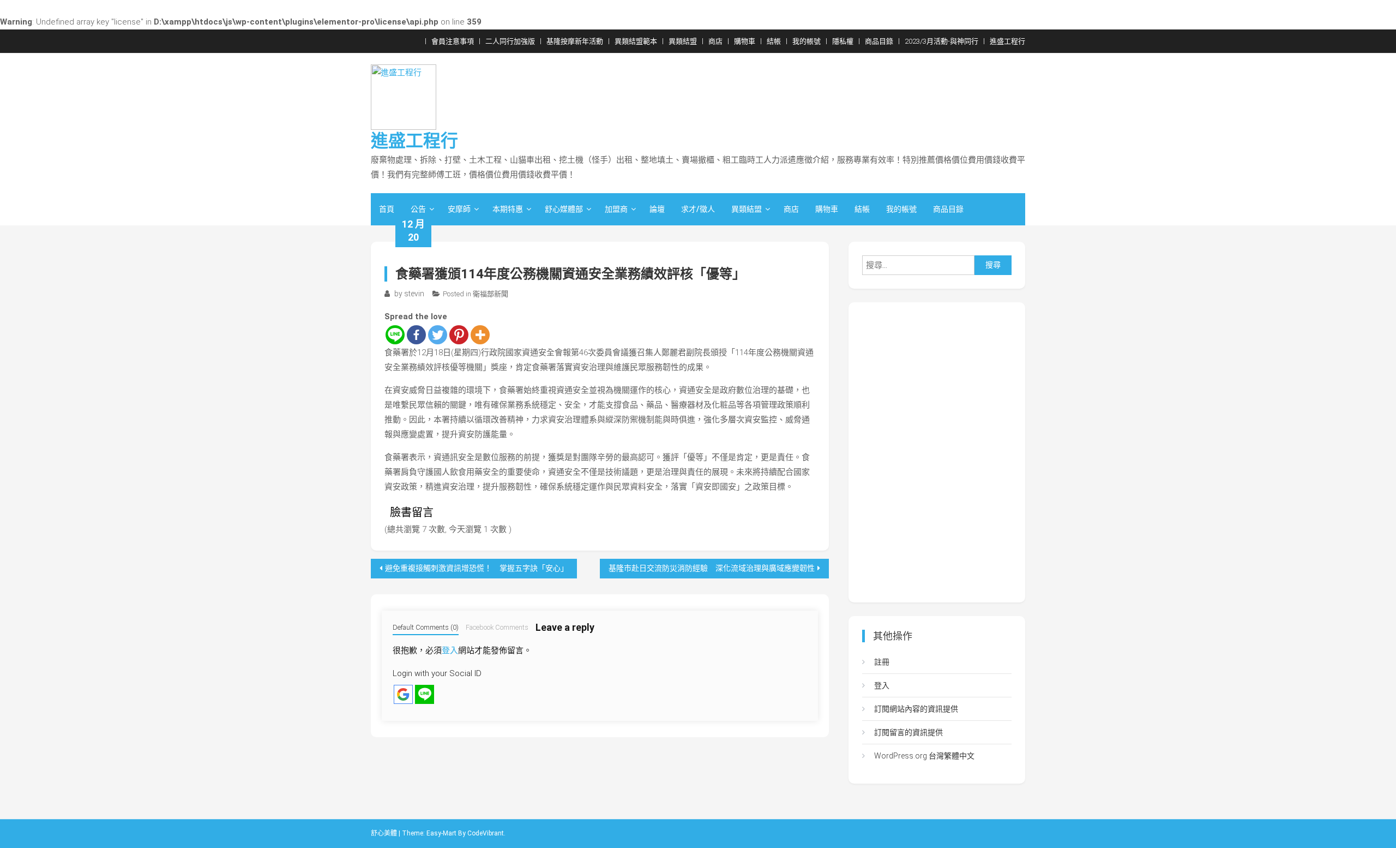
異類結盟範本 (636, 41)
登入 (450, 650)
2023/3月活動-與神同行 (941, 41)
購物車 (744, 41)
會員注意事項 (452, 41)
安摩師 (459, 209)
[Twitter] (437, 334)
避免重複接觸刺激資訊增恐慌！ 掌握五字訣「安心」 (476, 568)
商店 (715, 41)
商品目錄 (879, 41)
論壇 (657, 209)
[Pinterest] (458, 334)
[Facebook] (416, 334)
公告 (418, 209)
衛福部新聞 (490, 294)
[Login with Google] (403, 694)
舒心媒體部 (564, 209)
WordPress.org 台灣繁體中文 (924, 755)
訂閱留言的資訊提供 (908, 732)
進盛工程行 (1007, 41)
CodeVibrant (485, 833)
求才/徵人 (698, 209)
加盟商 (616, 209)
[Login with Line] (424, 694)
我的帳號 (806, 41)
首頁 (386, 209)
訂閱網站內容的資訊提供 (916, 708)
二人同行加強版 (510, 41)
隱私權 (842, 41)
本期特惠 (507, 209)
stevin (414, 293)
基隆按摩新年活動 (574, 41)
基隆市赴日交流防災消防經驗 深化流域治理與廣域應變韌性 (712, 568)
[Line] (395, 334)
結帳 (774, 41)
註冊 (881, 662)
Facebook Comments (497, 627)
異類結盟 (683, 41)
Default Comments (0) (426, 627)
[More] (480, 334)
